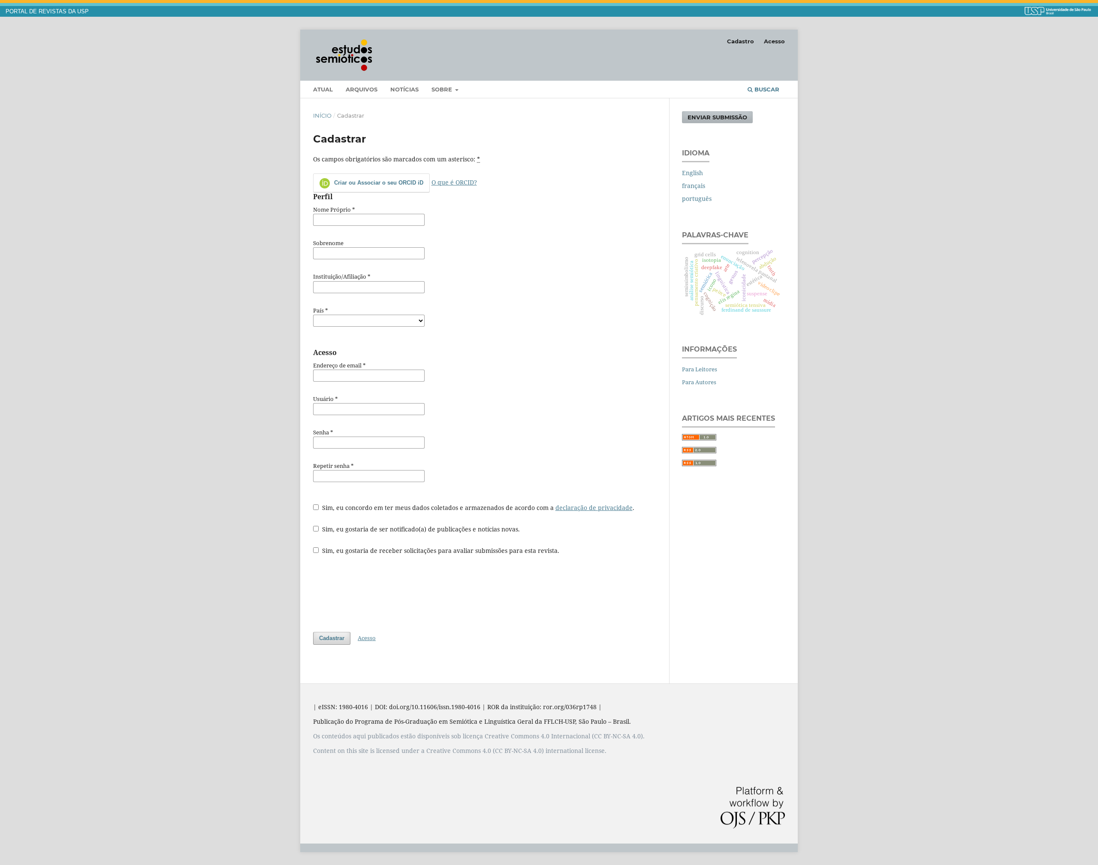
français (693, 186)
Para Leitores (699, 369)
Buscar (766, 89)
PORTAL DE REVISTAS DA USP (47, 12)
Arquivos (361, 89)
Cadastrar (331, 638)
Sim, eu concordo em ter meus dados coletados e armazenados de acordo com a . (477, 508)
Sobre (442, 89)
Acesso (774, 41)
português (697, 198)
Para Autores (699, 382)
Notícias (404, 89)
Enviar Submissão (717, 117)
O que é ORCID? (454, 182)
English (692, 173)
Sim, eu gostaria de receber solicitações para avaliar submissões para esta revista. (439, 550)
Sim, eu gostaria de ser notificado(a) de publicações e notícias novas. (420, 529)
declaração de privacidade (594, 508)
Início (322, 115)
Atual (323, 89)
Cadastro (740, 41)
